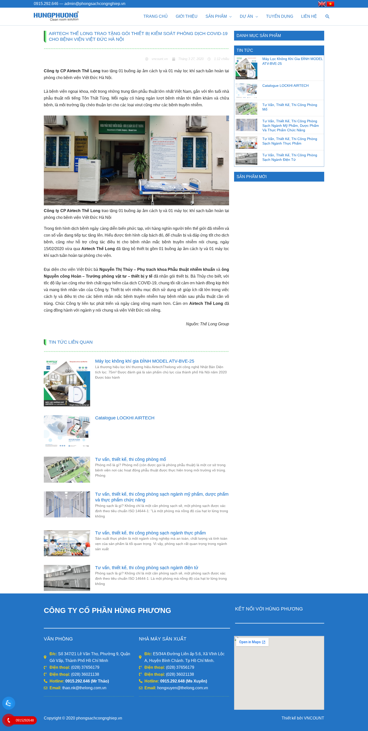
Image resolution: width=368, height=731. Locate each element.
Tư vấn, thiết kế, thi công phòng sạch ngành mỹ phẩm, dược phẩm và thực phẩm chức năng (290, 125)
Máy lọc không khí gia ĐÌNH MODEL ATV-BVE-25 (144, 361)
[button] (327, 16)
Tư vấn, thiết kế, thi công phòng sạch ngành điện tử (146, 567)
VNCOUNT (314, 718)
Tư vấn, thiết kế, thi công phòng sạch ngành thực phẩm (150, 532)
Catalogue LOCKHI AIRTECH (124, 417)
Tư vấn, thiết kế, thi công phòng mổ (130, 459)
